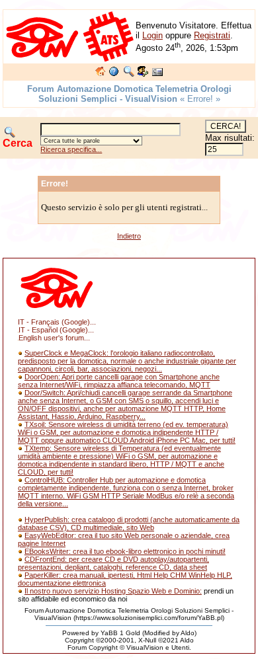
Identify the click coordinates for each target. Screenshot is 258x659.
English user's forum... (54, 338)
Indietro (129, 236)
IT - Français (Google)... (57, 322)
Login (152, 35)
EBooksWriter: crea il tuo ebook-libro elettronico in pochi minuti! (125, 551)
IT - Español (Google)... (56, 330)
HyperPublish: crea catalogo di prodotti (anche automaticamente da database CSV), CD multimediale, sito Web (128, 523)
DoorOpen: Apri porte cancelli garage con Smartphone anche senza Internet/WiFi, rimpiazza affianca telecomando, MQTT (119, 381)
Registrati (212, 35)
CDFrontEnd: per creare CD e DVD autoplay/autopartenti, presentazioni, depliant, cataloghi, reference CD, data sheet (113, 563)
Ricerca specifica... (71, 149)
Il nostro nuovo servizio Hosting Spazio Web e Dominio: (113, 591)
